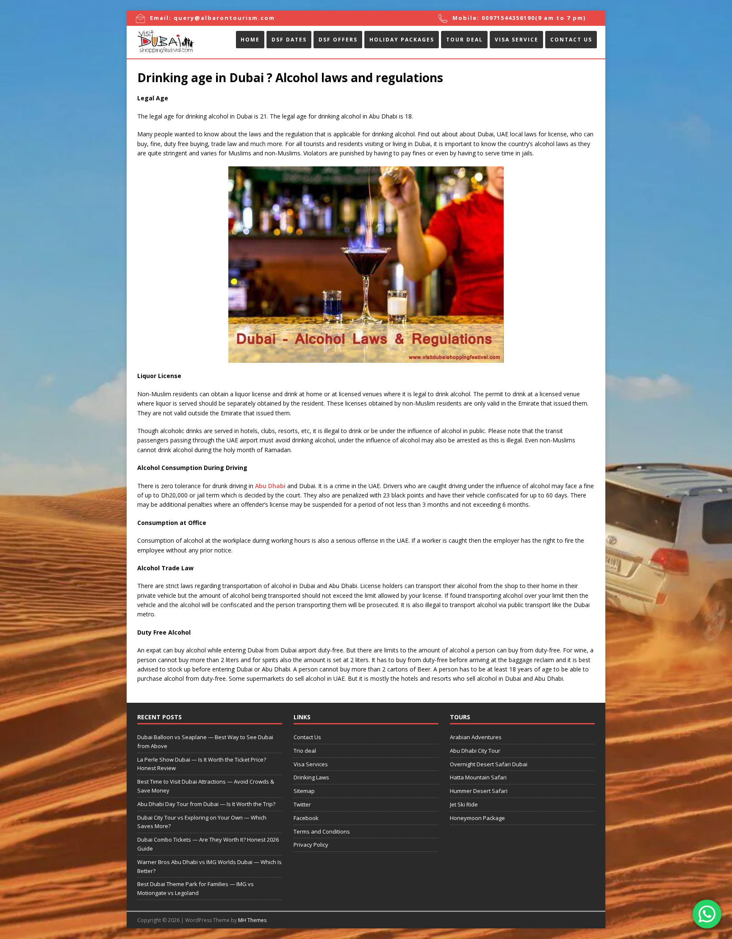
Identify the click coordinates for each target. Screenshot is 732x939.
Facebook (306, 818)
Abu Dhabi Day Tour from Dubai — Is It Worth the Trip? (206, 804)
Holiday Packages (401, 39)
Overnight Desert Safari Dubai (488, 764)
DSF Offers (338, 39)
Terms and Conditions (322, 831)
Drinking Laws (311, 777)
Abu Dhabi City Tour (475, 750)
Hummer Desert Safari (478, 791)
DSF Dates (289, 39)
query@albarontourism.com (224, 18)
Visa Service (516, 39)
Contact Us (571, 39)
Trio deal (305, 750)
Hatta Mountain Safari (478, 777)
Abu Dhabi (270, 486)
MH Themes (252, 920)
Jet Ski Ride (464, 804)
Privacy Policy (311, 844)
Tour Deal (464, 39)
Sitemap (304, 791)
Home (250, 39)
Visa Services (311, 764)
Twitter (302, 804)
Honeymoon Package (477, 818)
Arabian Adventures (476, 737)
